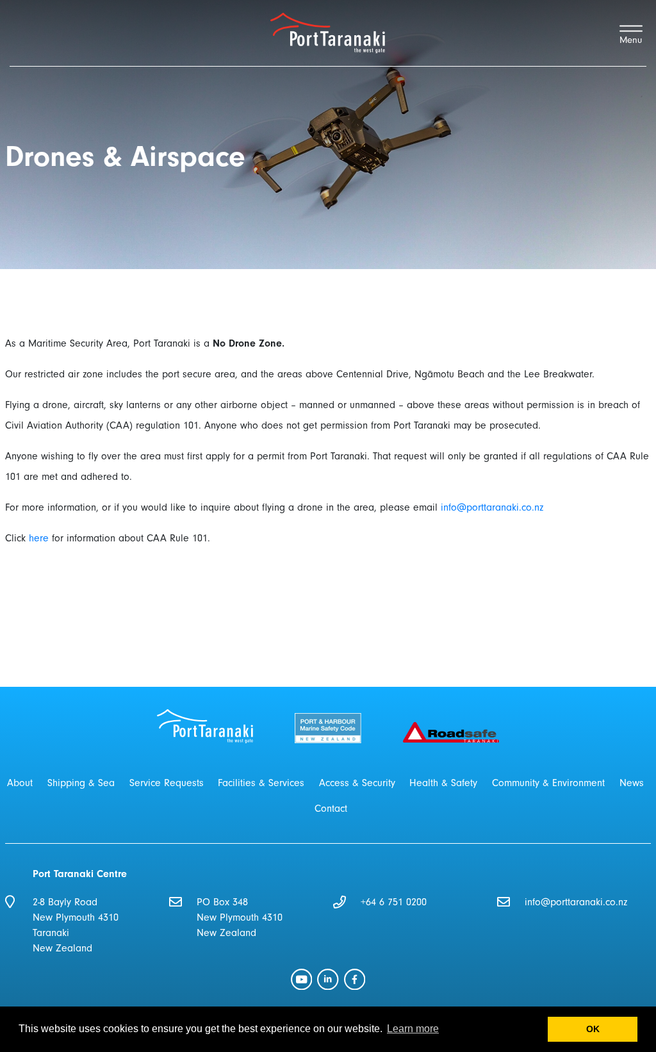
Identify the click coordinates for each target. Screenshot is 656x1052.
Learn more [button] (413, 1028)
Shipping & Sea (81, 783)
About (20, 783)
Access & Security (357, 783)
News (631, 783)
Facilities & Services (261, 783)
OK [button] (593, 1029)
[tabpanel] (328, 134)
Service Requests (166, 783)
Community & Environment (548, 783)
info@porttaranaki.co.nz (492, 507)
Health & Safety (443, 783)
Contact (331, 808)
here (39, 538)
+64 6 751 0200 (394, 902)
